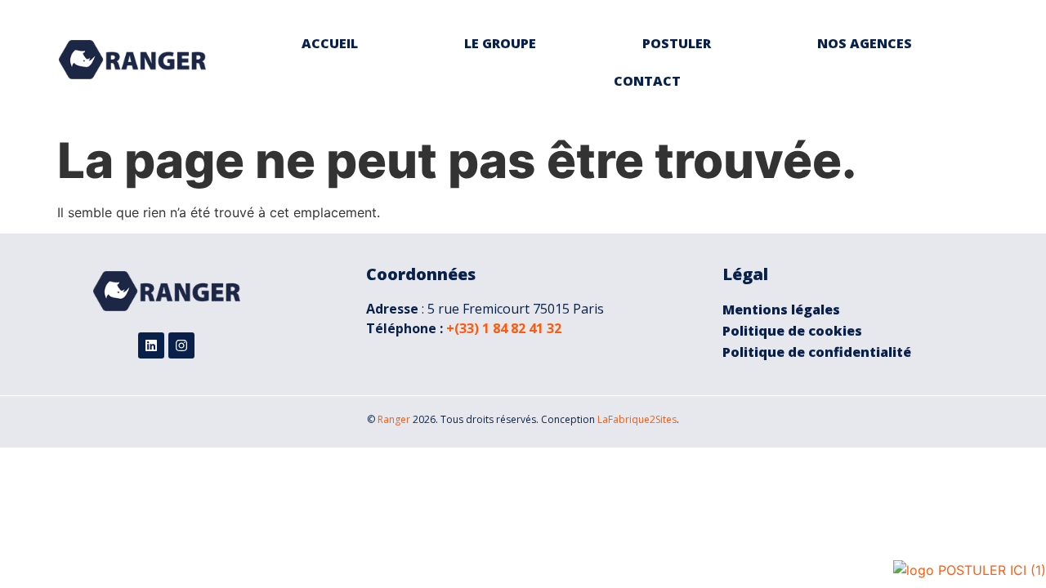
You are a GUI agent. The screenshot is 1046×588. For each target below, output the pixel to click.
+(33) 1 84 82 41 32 (503, 328)
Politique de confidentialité (816, 352)
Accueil (330, 43)
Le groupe (500, 43)
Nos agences (864, 43)
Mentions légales (781, 309)
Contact (647, 81)
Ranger (394, 419)
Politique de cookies (792, 331)
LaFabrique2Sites (637, 419)
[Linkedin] (151, 345)
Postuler (676, 43)
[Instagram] (181, 345)
